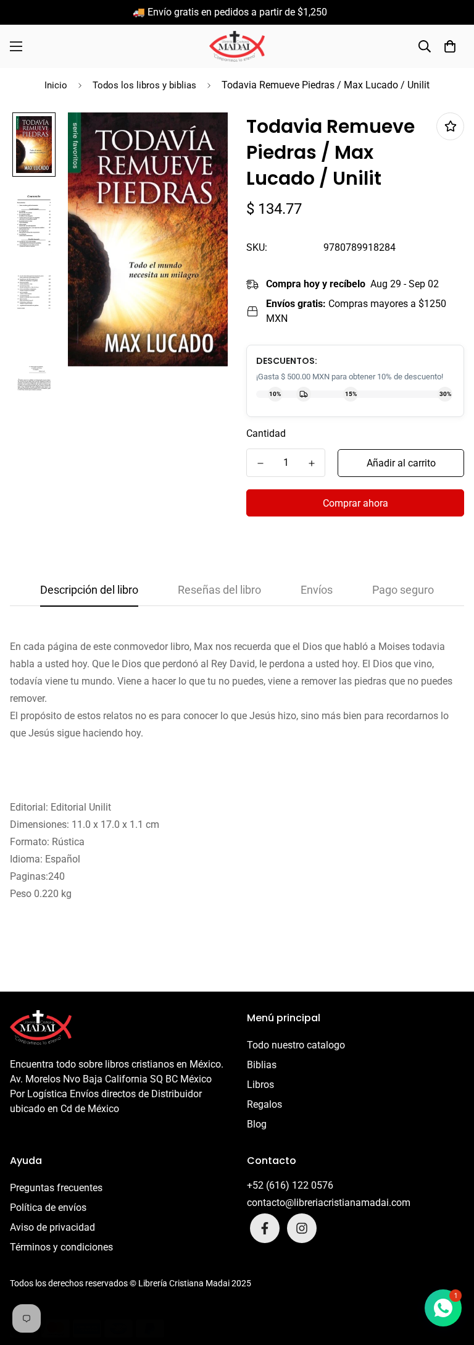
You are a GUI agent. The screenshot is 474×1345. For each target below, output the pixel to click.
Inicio (55, 85)
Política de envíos (48, 1207)
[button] (450, 46)
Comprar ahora (355, 503)
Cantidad (266, 433)
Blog (257, 1124)
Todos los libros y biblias (144, 85)
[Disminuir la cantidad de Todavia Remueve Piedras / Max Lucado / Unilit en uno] (260, 463)
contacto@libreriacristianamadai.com (328, 1202)
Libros (260, 1084)
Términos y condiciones (61, 1247)
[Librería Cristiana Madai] (237, 46)
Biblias (261, 1065)
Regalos (264, 1104)
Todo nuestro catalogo (296, 1045)
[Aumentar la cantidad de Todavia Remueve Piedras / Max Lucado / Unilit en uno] (311, 463)
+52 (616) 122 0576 (290, 1185)
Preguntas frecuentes (56, 1188)
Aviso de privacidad (52, 1227)
